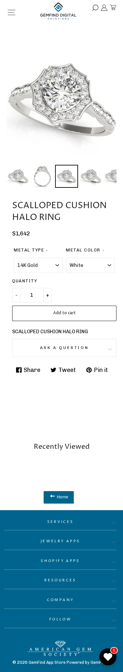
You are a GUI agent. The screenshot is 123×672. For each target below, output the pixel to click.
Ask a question (64, 347)
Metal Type (29, 250)
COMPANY (60, 599)
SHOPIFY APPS (60, 560)
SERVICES (60, 521)
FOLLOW (60, 619)
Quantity (24, 280)
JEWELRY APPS (60, 541)
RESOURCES (60, 580)
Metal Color (83, 250)
